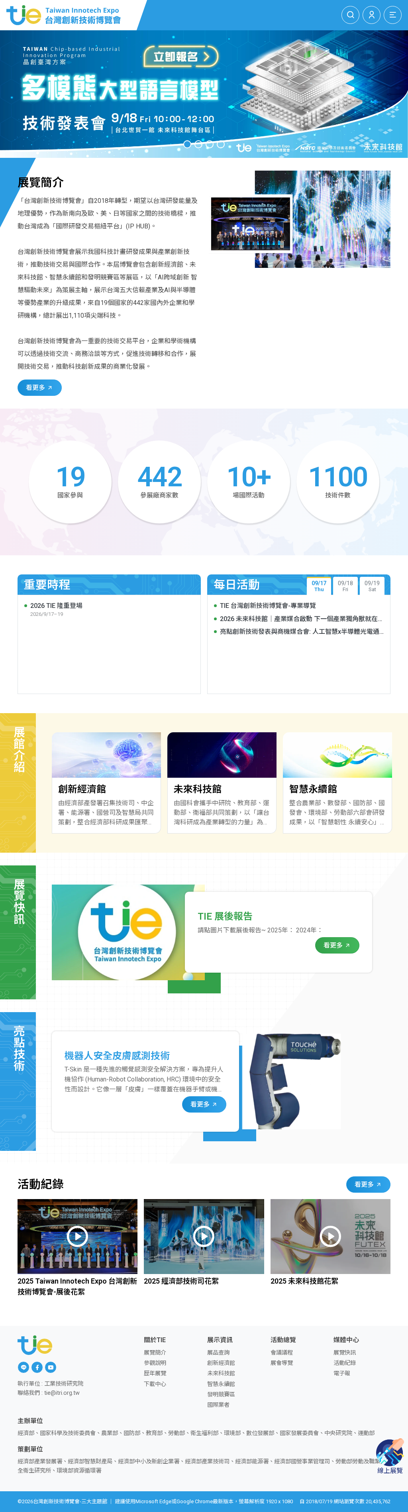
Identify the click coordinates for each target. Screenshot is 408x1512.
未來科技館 (221, 1373)
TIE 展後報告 (225, 916)
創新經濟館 (221, 1363)
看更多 (36, 387)
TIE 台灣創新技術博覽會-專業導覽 (268, 606)
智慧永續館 (221, 1384)
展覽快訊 (344, 1352)
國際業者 (218, 1405)
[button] (187, 144)
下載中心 (155, 1384)
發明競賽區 (221, 1394)
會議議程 (282, 1352)
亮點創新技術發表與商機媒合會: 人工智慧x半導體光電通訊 (299, 632)
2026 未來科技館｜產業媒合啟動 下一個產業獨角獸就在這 (299, 619)
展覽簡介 (155, 1352)
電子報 (341, 1373)
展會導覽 (282, 1363)
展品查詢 (218, 1352)
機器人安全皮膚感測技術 (117, 1056)
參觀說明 (155, 1363)
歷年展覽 (155, 1373)
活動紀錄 (344, 1363)
